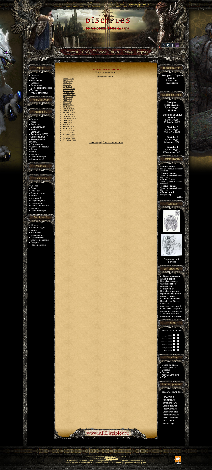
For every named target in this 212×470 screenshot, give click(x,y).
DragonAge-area (170, 411)
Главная (34, 75)
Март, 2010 (67, 128)
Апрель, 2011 (68, 104)
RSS (164, 377)
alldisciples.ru (110, 457)
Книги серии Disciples (41, 88)
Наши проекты (169, 367)
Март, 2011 (67, 106)
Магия (33, 129)
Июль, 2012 (67, 83)
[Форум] (142, 52)
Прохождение (37, 203)
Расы (33, 122)
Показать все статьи (113, 142)
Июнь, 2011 (67, 101)
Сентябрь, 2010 (69, 118)
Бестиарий (35, 132)
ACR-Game (168, 420)
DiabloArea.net (170, 406)
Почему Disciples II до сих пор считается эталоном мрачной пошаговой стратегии (171, 312)
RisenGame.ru (170, 409)
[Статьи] (71, 52)
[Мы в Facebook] (172, 46)
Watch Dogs (169, 423)
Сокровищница (37, 137)
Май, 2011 (67, 102)
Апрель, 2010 (68, 126)
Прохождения (37, 237)
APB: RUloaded (170, 417)
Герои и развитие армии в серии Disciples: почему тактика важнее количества (170, 281)
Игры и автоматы (39, 93)
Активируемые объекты (37, 140)
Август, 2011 (68, 97)
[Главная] (107, 47)
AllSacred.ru (169, 400)
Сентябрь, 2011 (69, 95)
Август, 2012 (68, 81)
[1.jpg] (171, 231)
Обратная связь (170, 365)
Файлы (33, 151)
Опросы (166, 370)
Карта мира (36, 85)
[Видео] (114, 52)
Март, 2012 (67, 87)
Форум (33, 78)
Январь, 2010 (68, 132)
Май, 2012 (67, 85)
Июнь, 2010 (67, 122)
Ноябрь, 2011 (68, 91)
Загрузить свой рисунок (171, 260)
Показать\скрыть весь (172, 330)
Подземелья (36, 144)
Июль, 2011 (67, 99)
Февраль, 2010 (69, 130)
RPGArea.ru (168, 397)
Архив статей (37, 159)
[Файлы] (128, 52)
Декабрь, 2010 (69, 112)
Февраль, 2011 (69, 108)
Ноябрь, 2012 (68, 79)
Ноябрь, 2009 (68, 136)
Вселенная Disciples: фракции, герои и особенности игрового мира (170, 292)
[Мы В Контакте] (163, 46)
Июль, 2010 (67, 120)
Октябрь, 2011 (69, 93)
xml (177, 375)
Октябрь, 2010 (69, 116)
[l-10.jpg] (171, 255)
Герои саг (35, 124)
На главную (95, 142)
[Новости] (174, 335)
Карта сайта (168, 375)
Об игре (34, 119)
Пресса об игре (38, 156)
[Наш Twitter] (168, 46)
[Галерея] (99, 52)
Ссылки (165, 372)
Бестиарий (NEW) (39, 134)
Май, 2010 (67, 124)
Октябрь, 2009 (69, 138)
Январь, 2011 (68, 110)
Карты (33, 149)
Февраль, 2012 (69, 89)
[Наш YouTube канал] (177, 46)
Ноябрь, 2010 (68, 114)
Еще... (180, 197)
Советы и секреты (39, 146)
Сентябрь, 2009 (69, 140)
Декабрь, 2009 (69, 134)
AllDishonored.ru (171, 414)
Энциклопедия (37, 127)
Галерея (34, 83)
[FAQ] (85, 52)
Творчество (36, 90)
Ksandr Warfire (112, 459)
